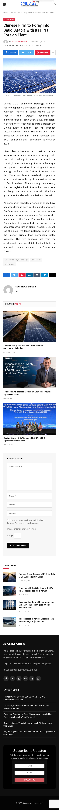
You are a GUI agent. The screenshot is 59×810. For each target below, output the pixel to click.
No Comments (37, 46)
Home (5, 13)
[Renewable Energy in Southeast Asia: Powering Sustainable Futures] (29, 4)
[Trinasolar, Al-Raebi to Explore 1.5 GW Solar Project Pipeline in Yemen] (29, 372)
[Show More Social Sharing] (53, 52)
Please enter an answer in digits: (21, 529)
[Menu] (4, 4)
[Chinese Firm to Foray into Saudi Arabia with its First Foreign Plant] (29, 75)
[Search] (54, 4)
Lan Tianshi (36, 260)
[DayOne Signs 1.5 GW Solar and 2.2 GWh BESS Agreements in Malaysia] (29, 418)
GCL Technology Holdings (16, 260)
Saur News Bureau (19, 42)
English (38, 2)
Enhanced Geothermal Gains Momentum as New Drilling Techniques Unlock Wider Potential (37, 605)
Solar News (9, 19)
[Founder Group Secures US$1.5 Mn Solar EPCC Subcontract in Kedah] (29, 326)
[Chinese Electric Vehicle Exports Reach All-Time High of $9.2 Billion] (9, 622)
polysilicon (9, 264)
